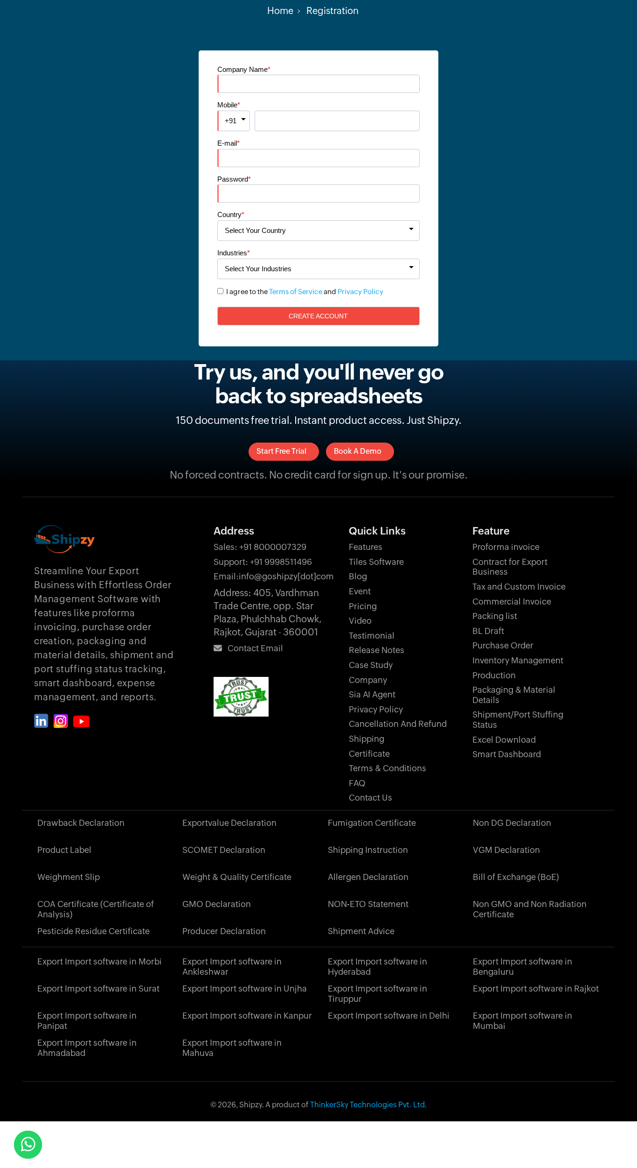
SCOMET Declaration (223, 850)
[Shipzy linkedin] (41, 721)
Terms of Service (295, 292)
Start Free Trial (281, 451)
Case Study (371, 665)
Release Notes (376, 650)
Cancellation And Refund (398, 724)
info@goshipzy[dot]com (274, 576)
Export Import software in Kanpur (247, 1015)
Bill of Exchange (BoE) (516, 877)
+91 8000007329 (260, 547)
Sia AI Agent (372, 694)
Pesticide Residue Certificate (93, 931)
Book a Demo (357, 451)
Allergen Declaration (368, 877)
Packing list (494, 616)
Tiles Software (376, 562)
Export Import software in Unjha (244, 988)
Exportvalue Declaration (229, 823)
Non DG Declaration (512, 823)
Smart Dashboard (506, 754)
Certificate (369, 754)
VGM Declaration (506, 850)
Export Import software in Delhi (389, 1015)
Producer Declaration (224, 931)
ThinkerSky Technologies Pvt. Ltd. (368, 1104)
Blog (358, 576)
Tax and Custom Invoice (519, 586)
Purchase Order (502, 645)
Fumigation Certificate (372, 823)
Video (360, 621)
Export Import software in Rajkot (536, 988)
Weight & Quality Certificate (236, 877)
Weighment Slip (68, 877)
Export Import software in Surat (98, 988)
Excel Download (504, 740)
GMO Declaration (216, 904)
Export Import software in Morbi (99, 961)
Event (360, 591)
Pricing (363, 606)
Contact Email (252, 648)
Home (280, 10)
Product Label (64, 850)
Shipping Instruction (368, 850)
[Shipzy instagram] (61, 721)
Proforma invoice (506, 547)
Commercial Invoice (511, 601)
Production (494, 675)
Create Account (318, 316)
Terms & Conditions (387, 768)
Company (368, 680)
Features (365, 547)
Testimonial (372, 635)
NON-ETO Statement (368, 904)
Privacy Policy (360, 292)
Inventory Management (517, 660)
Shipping (366, 739)
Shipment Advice (361, 931)
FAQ (357, 783)
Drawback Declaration (81, 823)
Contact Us (370, 797)
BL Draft (488, 631)
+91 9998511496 (263, 562)
